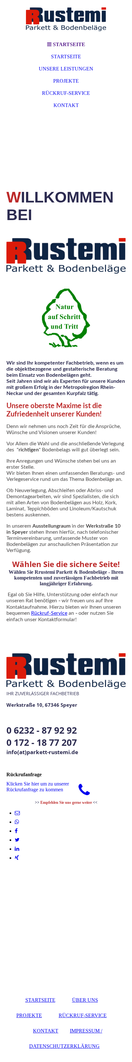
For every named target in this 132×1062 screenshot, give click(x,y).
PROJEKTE (66, 81)
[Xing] (17, 857)
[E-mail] (17, 813)
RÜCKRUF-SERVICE (66, 93)
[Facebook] (16, 831)
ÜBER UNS (85, 1000)
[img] (66, 19)
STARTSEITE (66, 56)
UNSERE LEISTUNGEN (66, 68)
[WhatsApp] (17, 822)
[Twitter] (17, 840)
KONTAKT (66, 105)
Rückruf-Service (49, 613)
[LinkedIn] (17, 849)
